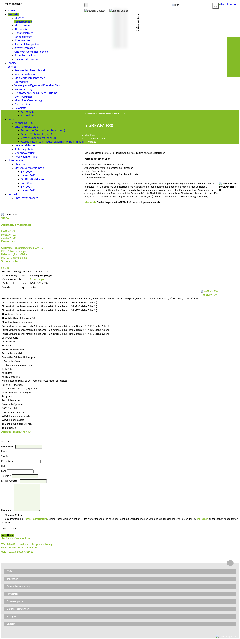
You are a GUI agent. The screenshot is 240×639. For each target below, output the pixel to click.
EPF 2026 (26, 171)
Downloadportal (15, 601)
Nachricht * (7, 510)
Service (12, 66)
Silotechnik (20, 29)
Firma (4, 451)
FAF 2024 (26, 183)
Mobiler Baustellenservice (29, 78)
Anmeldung (27, 111)
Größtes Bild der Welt (33, 179)
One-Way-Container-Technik (31, 51)
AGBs (9, 571)
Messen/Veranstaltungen (29, 168)
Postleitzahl (7, 461)
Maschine (89, 135)
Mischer (19, 18)
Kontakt (12, 194)
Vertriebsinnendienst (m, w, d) (38, 138)
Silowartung (21, 81)
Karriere (12, 119)
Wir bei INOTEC (23, 123)
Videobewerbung (24, 153)
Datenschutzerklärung (35, 519)
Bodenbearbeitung (25, 55)
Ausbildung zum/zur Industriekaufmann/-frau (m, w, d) (52, 141)
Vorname (6, 441)
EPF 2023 (26, 186)
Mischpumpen (22, 25)
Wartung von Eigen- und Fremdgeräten (37, 85)
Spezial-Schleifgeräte (26, 44)
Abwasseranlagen (24, 48)
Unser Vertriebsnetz (26, 198)
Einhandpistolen (23, 33)
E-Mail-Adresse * (10, 481)
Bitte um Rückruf (14, 515)
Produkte (13, 14)
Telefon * (6, 476)
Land (3, 471)
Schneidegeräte (23, 36)
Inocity (12, 63)
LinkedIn (11, 624)
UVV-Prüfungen (23, 96)
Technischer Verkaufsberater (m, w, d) (43, 130)
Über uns (19, 164)
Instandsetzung (23, 89)
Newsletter (20, 108)
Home (11, 10)
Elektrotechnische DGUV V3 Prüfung (35, 93)
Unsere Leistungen (25, 145)
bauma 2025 (28, 175)
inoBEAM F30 (120, 114)
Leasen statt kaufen (26, 59)
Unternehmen (16, 160)
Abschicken (7, 535)
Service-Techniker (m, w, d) (36, 134)
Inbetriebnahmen (24, 74)
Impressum (202, 519)
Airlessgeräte (22, 40)
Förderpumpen (23, 21)
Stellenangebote (24, 149)
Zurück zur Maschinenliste (15, 538)
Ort (3, 466)
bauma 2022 (28, 190)
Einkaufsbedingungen (18, 609)
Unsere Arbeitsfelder (26, 126)
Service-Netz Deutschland (29, 70)
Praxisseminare (23, 104)
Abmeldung (27, 115)
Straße (4, 456)
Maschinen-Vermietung (28, 100)
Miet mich (90, 202)
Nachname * (8, 446)
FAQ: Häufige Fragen (26, 156)
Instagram (12, 616)
